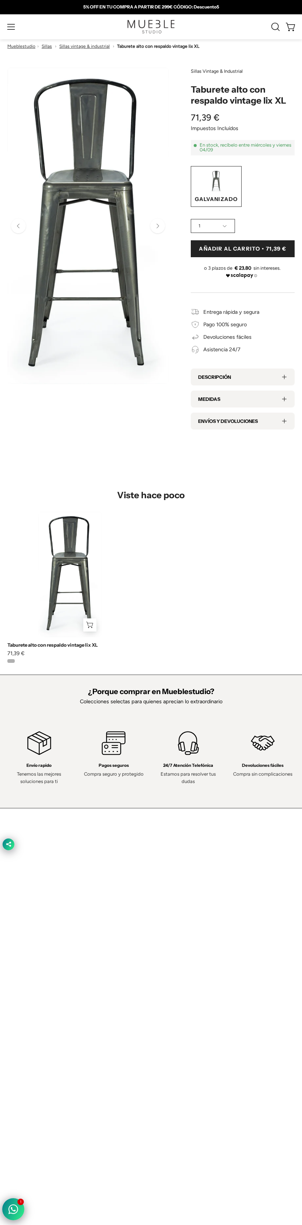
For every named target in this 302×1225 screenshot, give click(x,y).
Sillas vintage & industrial (84, 46)
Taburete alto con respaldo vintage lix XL (52, 645)
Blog (163, 982)
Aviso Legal (20, 1061)
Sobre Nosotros (177, 927)
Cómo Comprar (176, 960)
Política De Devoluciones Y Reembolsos (53, 1072)
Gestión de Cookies (30, 1050)
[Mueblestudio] (151, 26)
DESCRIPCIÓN (214, 377)
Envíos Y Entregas (179, 949)
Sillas (47, 46)
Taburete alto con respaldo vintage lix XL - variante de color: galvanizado (11, 661)
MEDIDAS (209, 399)
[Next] (157, 226)
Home (165, 917)
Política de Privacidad (31, 1017)
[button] (275, 27)
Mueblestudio (21, 46)
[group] (151, 7)
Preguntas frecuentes (183, 971)
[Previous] (18, 226)
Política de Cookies (29, 1039)
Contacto (169, 938)
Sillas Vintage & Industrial (217, 71)
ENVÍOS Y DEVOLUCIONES (228, 421)
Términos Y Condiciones (35, 1028)
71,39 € (16, 653)
